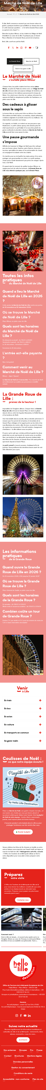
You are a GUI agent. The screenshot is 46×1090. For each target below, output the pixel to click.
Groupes (23, 1050)
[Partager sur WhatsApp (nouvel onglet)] (21, 48)
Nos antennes (10, 1050)
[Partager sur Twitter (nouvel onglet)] (13, 48)
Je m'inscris (23, 1039)
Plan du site (38, 1079)
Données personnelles (23, 1061)
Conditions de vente (23, 1073)
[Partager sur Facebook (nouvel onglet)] (9, 48)
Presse (39, 1050)
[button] (36, 47)
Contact (7, 1056)
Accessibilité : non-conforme (16, 1079)
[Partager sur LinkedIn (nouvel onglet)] (17, 48)
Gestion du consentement (23, 1067)
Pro (31, 1050)
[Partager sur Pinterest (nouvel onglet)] (26, 48)
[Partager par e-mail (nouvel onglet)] (30, 48)
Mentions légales (34, 1056)
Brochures (19, 1056)
